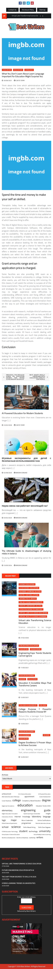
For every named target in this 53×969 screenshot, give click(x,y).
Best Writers (31, 911)
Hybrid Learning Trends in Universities (18, 883)
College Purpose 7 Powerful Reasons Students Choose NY (35, 710)
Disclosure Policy (28, 9)
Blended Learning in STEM (30, 591)
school (5, 827)
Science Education (27, 584)
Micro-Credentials (27, 820)
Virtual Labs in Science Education (33, 613)
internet (18, 816)
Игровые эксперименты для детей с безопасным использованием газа (26, 459)
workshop (32, 838)
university (45, 831)
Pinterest (32, 3)
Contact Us (12, 9)
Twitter (28, 3)
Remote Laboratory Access (30, 606)
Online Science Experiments (30, 602)
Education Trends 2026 (43, 806)
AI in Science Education (28, 588)
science (16, 827)
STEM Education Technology (31, 609)
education (18, 70)
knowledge (26, 816)
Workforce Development (8, 838)
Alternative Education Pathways (10, 797)
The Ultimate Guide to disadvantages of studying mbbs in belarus (26, 552)
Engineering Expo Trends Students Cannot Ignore (35, 654)
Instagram (24, 3)
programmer (26, 823)
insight (48, 813)
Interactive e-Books (27, 599)
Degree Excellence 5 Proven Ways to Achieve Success (35, 743)
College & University (28, 705)
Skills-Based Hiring (29, 827)
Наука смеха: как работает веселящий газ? (25, 506)
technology (33, 831)
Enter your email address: (26, 897)
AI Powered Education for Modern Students (22, 413)
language (29, 70)
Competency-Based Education (31, 801)
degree (22, 679)
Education (7, 70)
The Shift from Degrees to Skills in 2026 (19, 876)
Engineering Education (28, 646)
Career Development (45, 797)
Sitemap (42, 9)
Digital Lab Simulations (28, 595)
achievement (24, 735)
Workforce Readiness (22, 838)
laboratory (36, 816)
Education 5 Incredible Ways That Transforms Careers (35, 684)
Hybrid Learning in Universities (32, 814)
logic (4, 820)
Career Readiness (6, 801)
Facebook (20, 3)
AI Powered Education (44, 794)
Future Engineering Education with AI (18, 870)
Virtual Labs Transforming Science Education (35, 621)
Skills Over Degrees (44, 827)
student (23, 831)
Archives (5, 775)
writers (39, 837)
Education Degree (26, 675)
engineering (36, 649)
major (14, 820)
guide (47, 810)
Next (42, 15)
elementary (7, 810)
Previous (40, 15)
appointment (29, 796)
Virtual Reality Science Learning (32, 616)
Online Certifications (44, 820)
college (43, 705)
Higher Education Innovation (10, 814)
